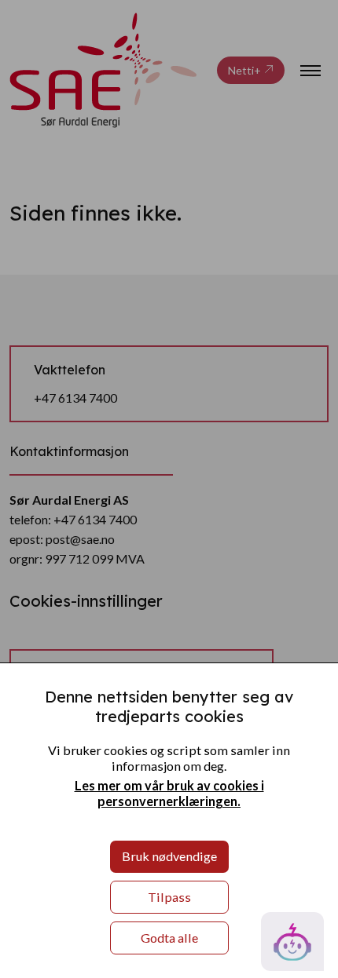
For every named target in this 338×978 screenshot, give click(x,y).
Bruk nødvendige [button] (169, 855)
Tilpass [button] (169, 896)
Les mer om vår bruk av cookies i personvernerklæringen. (169, 793)
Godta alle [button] (169, 937)
